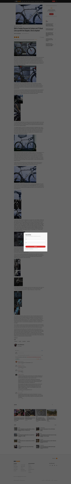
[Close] (46, 233)
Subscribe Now (35, 246)
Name (26, 242)
